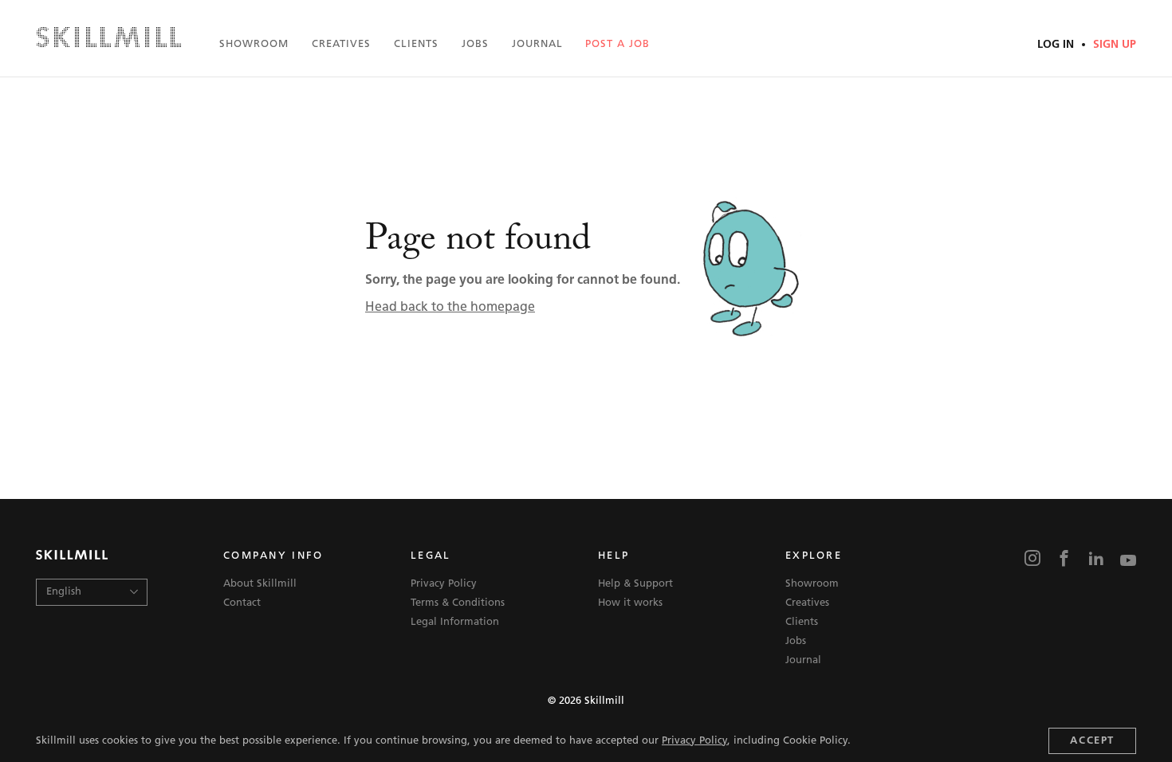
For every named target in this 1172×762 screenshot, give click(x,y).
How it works (630, 603)
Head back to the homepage (450, 307)
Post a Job (617, 44)
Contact (242, 603)
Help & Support (635, 584)
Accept (1092, 741)
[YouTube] (1128, 560)
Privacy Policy (694, 741)
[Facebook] (1064, 560)
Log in (1057, 45)
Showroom (254, 44)
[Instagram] (1032, 560)
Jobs (475, 44)
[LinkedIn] (1096, 560)
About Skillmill (260, 584)
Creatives (341, 44)
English (63, 592)
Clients (416, 44)
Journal (537, 44)
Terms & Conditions (458, 603)
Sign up (1113, 45)
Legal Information (455, 622)
